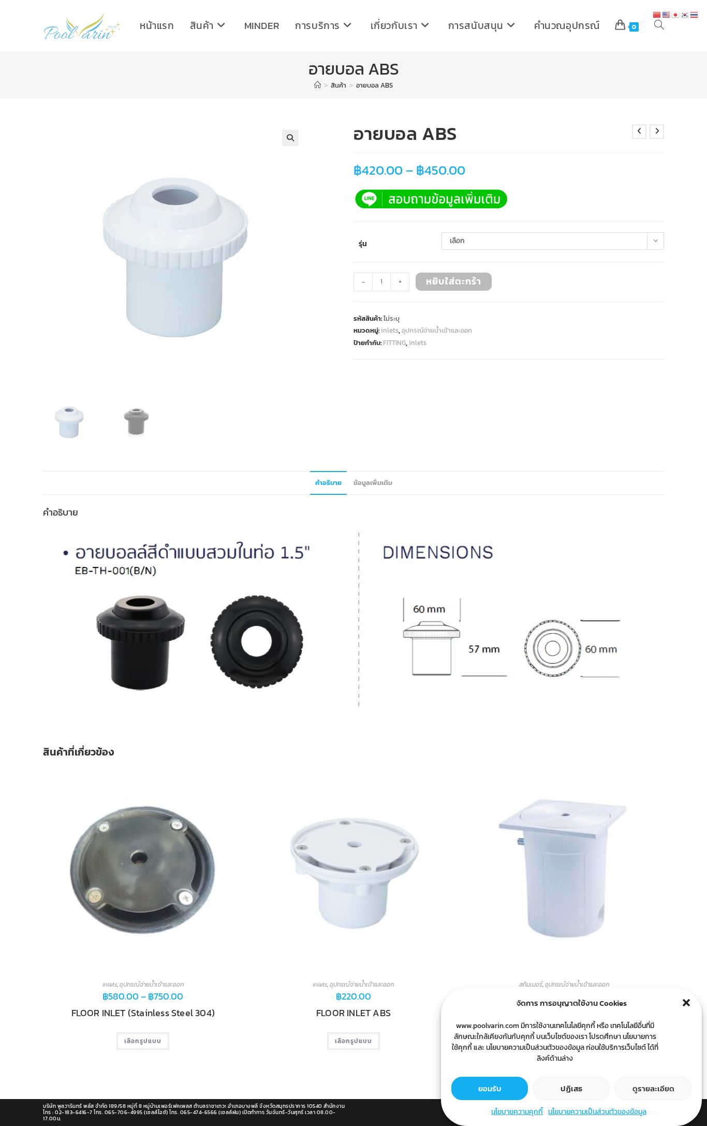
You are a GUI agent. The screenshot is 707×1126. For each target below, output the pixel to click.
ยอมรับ (490, 1088)
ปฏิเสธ (571, 1088)
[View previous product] (639, 131)
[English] (666, 14)
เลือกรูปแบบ (142, 1041)
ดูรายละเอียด (653, 1088)
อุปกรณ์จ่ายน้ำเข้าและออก (437, 330)
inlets (390, 330)
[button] (686, 1002)
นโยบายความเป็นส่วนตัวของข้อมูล (597, 1111)
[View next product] (657, 131)
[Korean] (685, 14)
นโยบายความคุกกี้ (517, 1111)
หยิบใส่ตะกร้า (453, 281)
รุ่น (363, 243)
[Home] (317, 85)
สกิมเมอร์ (530, 984)
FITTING (394, 343)
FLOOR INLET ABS (353, 1013)
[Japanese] (676, 14)
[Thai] (694, 14)
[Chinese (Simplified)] (657, 14)
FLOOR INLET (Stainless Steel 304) (143, 1013)
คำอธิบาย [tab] (328, 483)
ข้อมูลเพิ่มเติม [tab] (373, 483)
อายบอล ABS (374, 85)
